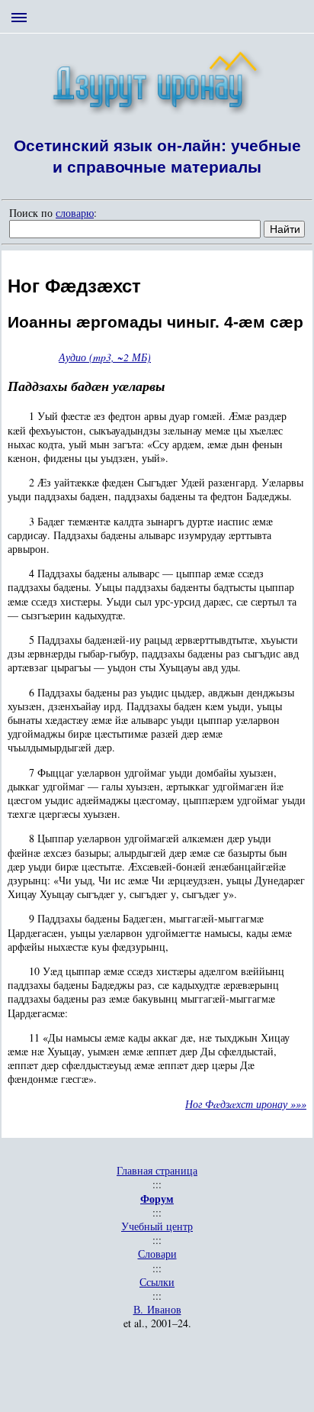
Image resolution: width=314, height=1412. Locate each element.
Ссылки (157, 1282)
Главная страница (157, 1171)
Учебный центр (157, 1226)
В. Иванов (157, 1310)
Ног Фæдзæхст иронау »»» (245, 1104)
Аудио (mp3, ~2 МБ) (105, 357)
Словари (157, 1254)
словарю (75, 212)
